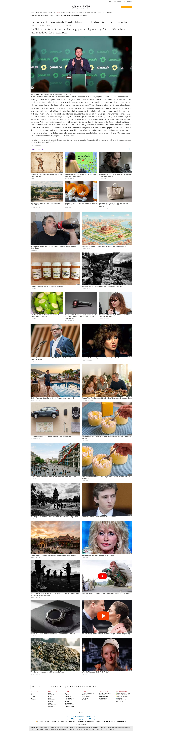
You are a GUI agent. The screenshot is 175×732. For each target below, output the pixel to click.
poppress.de (102, 700)
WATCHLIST (129, 1)
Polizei (50, 703)
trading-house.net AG (104, 693)
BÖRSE (45, 13)
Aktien (67, 701)
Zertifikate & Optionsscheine (69, 704)
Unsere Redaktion (109, 721)
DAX (32, 693)
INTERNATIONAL (101, 13)
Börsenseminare (69, 706)
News (41, 721)
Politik (50, 15)
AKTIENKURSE (38, 13)
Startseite (45, 15)
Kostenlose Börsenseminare (103, 695)
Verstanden (109, 729)
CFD (66, 693)
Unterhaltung (52, 705)
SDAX (32, 698)
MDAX (32, 695)
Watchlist (84, 695)
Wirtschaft (51, 695)
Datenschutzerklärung (68, 721)
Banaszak (33, 19)
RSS (124, 1)
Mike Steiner (120, 721)
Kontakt (84, 700)
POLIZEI (93, 13)
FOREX (67, 695)
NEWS (32, 13)
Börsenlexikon (37, 687)
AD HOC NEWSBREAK (88, 693)
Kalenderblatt (52, 708)
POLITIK (58, 13)
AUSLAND (88, 13)
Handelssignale (69, 700)
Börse (49, 693)
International (51, 706)
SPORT (63, 13)
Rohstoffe (68, 696)
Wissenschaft (51, 700)
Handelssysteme (69, 698)
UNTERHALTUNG (70, 13)
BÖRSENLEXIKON (117, 1)
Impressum (55, 721)
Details (103, 729)
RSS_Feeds (85, 698)
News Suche (125, 7)
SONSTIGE (109, 13)
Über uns (99, 721)
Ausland (50, 701)
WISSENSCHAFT (80, 13)
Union (38, 19)
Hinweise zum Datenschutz (85, 721)
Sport (49, 698)
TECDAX (33, 696)
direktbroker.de (103, 698)
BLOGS (110, 1)
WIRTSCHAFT (51, 13)
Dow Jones (33, 700)
